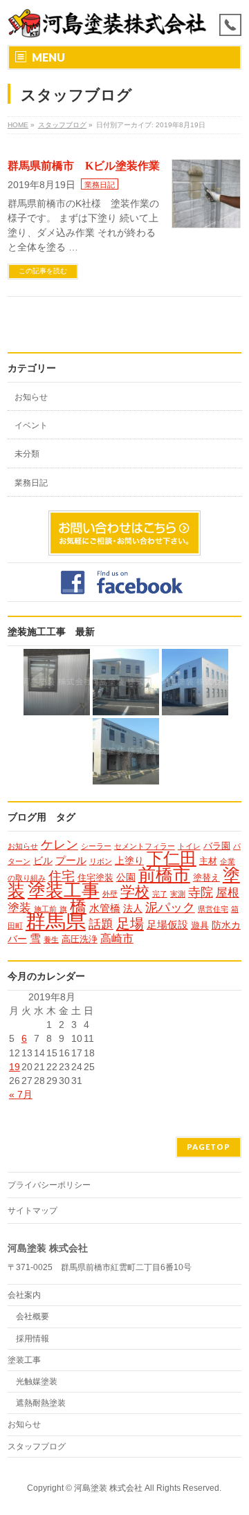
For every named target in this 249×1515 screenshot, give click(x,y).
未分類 (27, 454)
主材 (208, 861)
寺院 (200, 892)
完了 (159, 894)
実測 (177, 894)
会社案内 (24, 1295)
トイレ (189, 846)
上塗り (129, 860)
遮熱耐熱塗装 (41, 1403)
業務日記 (99, 185)
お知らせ (31, 397)
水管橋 (104, 908)
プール (70, 860)
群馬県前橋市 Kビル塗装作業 (84, 166)
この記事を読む (43, 271)
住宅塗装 (95, 877)
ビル (43, 860)
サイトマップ (32, 1210)
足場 (130, 923)
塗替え (206, 877)
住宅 (61, 876)
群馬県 (56, 921)
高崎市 (116, 938)
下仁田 (171, 858)
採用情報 (32, 1338)
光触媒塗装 (36, 1381)
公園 (126, 877)
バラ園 (216, 846)
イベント (31, 425)
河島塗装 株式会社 (108, 1488)
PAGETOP (208, 1146)
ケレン (59, 845)
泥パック (170, 908)
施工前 (45, 909)
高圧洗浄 (80, 939)
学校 (134, 891)
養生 (51, 939)
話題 (101, 924)
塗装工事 (64, 890)
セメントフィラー (144, 846)
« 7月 (21, 1094)
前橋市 (164, 874)
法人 (132, 908)
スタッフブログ (37, 1446)
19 (14, 1066)
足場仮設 (167, 924)
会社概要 (32, 1316)
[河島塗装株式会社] (107, 22)
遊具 (200, 925)
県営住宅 (213, 909)
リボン (100, 861)
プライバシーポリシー (49, 1185)
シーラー (96, 846)
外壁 (110, 894)
